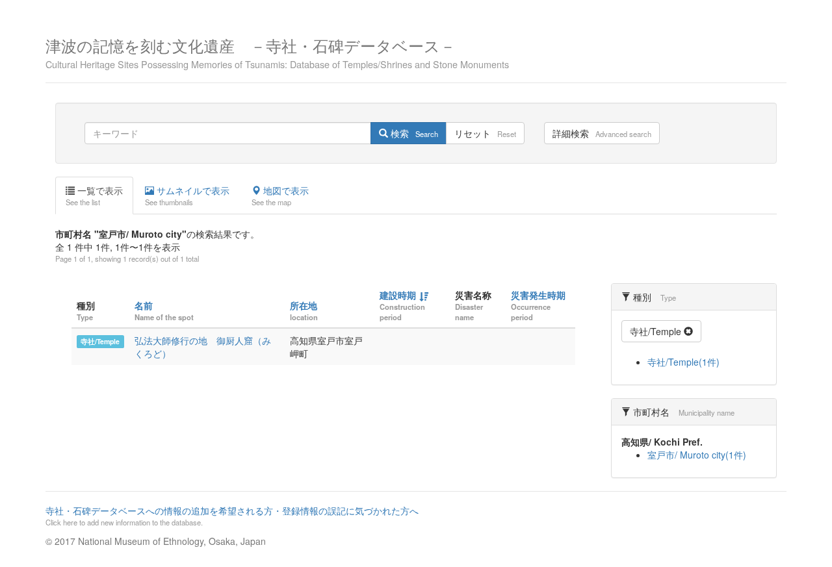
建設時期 (398, 294)
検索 (413, 133)
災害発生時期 (538, 294)
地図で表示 (280, 195)
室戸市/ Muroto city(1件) (696, 454)
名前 (144, 305)
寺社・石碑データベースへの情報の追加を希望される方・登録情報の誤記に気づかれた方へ (232, 515)
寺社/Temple (100, 341)
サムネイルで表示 (187, 195)
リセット (485, 133)
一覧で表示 (94, 195)
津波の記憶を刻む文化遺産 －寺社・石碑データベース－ (277, 51)
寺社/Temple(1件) (683, 361)
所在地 (303, 305)
